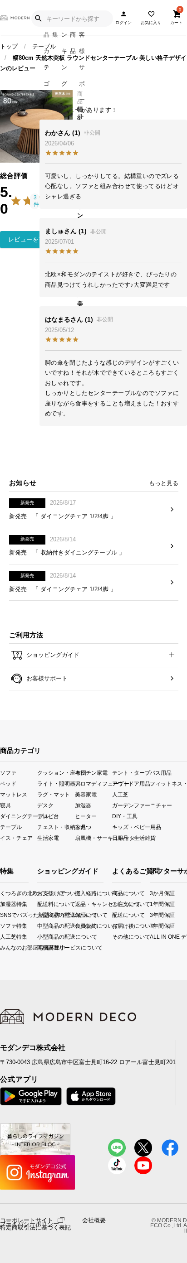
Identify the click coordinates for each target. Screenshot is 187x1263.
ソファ (8, 772)
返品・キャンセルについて (82, 903)
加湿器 (83, 805)
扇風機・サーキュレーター (93, 837)
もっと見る (163, 483)
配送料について (44, 903)
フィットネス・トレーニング (168, 783)
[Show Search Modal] (38, 18)
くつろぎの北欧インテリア (3, 893)
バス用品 (161, 772)
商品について (115, 893)
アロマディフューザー (93, 783)
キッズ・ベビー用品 (130, 826)
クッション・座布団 (55, 772)
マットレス (13, 793)
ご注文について (115, 903)
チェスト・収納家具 (55, 826)
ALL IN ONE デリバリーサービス (153, 936)
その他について (115, 936)
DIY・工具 (125, 816)
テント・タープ (130, 772)
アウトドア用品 (130, 783)
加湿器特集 (3, 903)
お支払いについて (44, 893)
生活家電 (48, 837)
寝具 (5, 805)
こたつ (83, 826)
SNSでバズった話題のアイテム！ (3, 914)
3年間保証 (153, 914)
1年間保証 (153, 903)
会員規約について (82, 925)
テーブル (44, 46)
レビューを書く (29, 239)
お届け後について (115, 925)
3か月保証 (153, 893)
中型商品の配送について (44, 925)
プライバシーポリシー (29, 1224)
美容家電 (86, 793)
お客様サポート (46, 678)
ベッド (8, 783)
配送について (115, 914)
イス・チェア (16, 837)
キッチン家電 (91, 772)
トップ (9, 46)
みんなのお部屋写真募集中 (3, 947)
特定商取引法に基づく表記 (35, 1227)
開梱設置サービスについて (44, 947)
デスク (45, 805)
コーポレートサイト (26, 1219)
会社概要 (94, 1220)
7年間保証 (153, 925)
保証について (82, 914)
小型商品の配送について (44, 936)
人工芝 (120, 793)
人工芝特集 (3, 936)
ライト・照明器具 (55, 783)
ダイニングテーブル (18, 816)
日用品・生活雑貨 (130, 837)
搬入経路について (82, 893)
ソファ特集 (3, 925)
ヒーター (86, 816)
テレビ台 (48, 816)
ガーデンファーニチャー (130, 805)
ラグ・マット (53, 793)
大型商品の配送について (44, 914)
